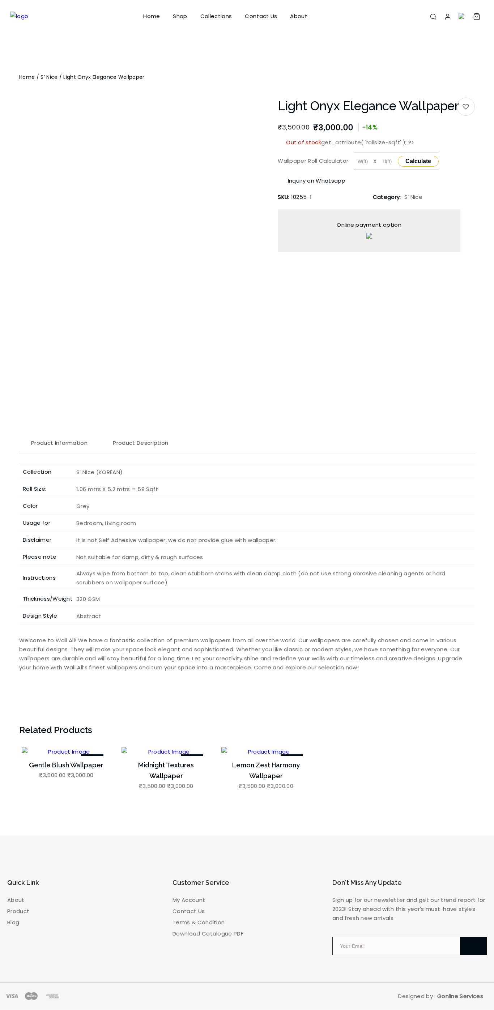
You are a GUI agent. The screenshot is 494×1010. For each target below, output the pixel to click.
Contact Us (261, 16)
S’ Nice (49, 77)
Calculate (418, 161)
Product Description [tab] (140, 443)
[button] (466, 107)
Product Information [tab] (59, 443)
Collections (216, 16)
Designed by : (440, 996)
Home (151, 16)
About (298, 16)
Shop (180, 16)
